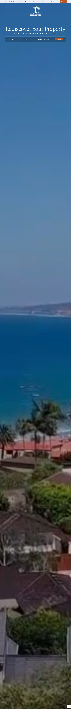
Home (6, 1)
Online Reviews (45, 1)
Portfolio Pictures (36, 1)
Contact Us (52, 1)
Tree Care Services (12, 1)
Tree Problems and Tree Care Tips (25, 1)
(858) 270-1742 (63, 1)
